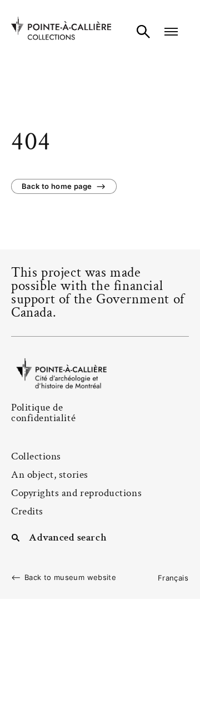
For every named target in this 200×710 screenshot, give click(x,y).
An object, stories (49, 475)
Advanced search (68, 537)
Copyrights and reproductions (76, 493)
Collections (36, 456)
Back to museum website (70, 577)
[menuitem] (173, 578)
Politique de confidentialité (43, 413)
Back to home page (57, 186)
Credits (27, 511)
